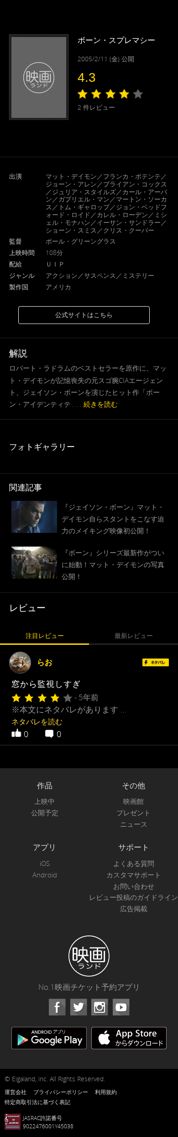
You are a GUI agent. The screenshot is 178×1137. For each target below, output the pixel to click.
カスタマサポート (133, 875)
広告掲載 (133, 908)
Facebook (57, 1007)
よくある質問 (133, 863)
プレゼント (133, 812)
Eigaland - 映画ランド (89, 956)
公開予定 (44, 812)
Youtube (121, 1007)
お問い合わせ (133, 886)
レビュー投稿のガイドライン (133, 897)
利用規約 (106, 1091)
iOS (45, 863)
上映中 (44, 801)
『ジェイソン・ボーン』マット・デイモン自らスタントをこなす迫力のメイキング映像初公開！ (113, 518)
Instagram (99, 1007)
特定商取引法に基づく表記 (37, 1101)
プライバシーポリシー (60, 1091)
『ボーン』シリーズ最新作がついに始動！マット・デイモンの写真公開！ (113, 564)
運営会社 (15, 1091)
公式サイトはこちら (84, 314)
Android (44, 875)
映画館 (133, 801)
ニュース (133, 824)
